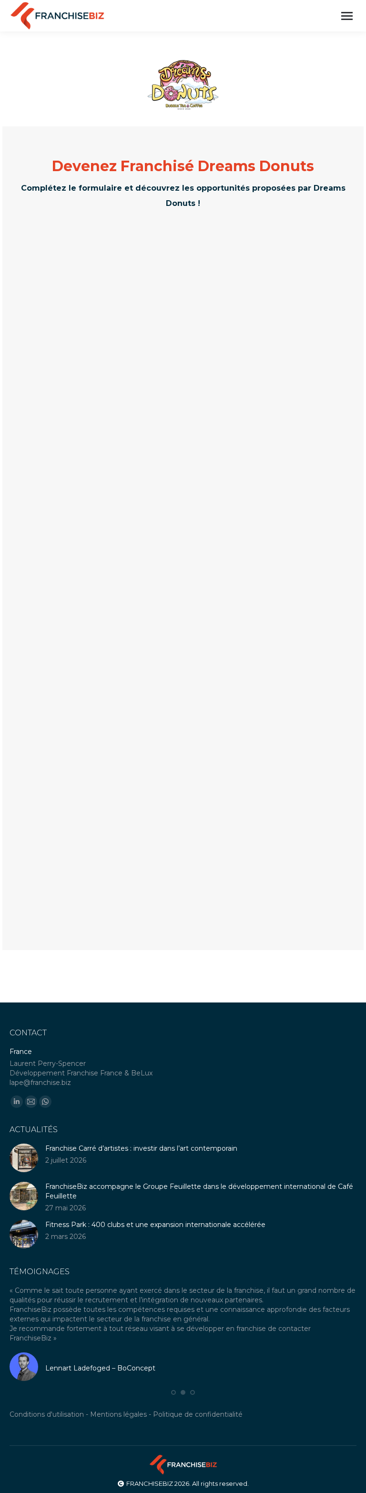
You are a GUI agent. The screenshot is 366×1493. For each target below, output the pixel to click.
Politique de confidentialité (198, 1405)
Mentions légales (118, 1405)
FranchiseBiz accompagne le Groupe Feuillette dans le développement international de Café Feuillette (199, 1191)
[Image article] (24, 1158)
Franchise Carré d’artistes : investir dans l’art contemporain (141, 1148)
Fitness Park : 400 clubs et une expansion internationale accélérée (155, 1224)
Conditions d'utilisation (47, 1405)
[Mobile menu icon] (346, 16)
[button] (173, 1383)
